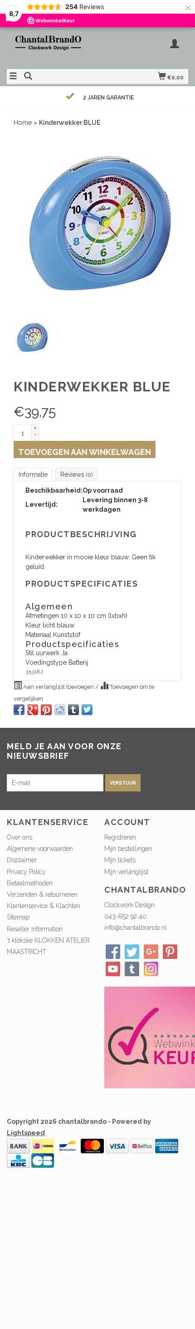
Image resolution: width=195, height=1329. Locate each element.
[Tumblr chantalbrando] (132, 969)
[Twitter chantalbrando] (132, 951)
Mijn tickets (120, 860)
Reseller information (35, 929)
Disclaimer (22, 860)
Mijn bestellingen (128, 848)
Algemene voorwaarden (40, 848)
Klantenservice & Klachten (43, 905)
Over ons (19, 837)
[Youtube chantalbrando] (113, 969)
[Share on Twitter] (87, 709)
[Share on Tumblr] (73, 709)
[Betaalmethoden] (18, 1145)
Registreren (120, 837)
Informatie (33, 474)
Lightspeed (26, 1132)
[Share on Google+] (32, 709)
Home (23, 122)
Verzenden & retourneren (42, 894)
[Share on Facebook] (19, 709)
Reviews (76, 474)
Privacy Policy (26, 871)
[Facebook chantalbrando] (113, 951)
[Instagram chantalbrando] (151, 969)
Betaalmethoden (30, 883)
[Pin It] (46, 709)
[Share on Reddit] (59, 709)
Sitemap (18, 917)
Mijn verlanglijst (126, 871)
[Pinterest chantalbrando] (170, 951)
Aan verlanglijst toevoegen (58, 686)
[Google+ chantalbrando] (151, 951)
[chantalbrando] (52, 47)
